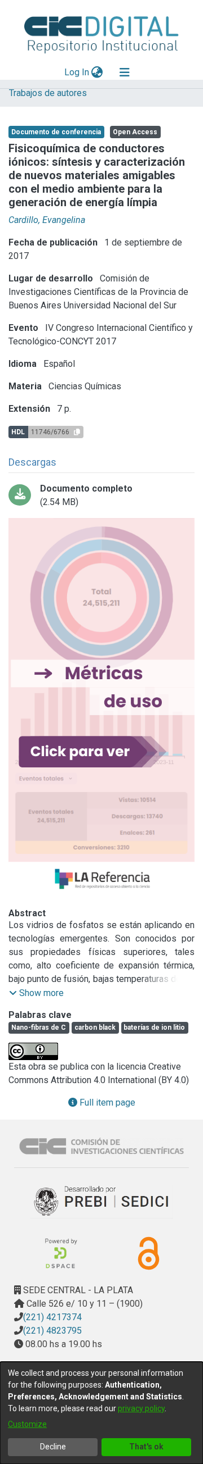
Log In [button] (77, 72)
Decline (53, 1446)
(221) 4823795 (52, 1330)
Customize (27, 1424)
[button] (36, 993)
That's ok (146, 1446)
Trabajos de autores (48, 93)
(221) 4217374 (52, 1317)
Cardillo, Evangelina (46, 220)
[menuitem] (97, 72)
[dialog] (101, 1413)
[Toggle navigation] (124, 72)
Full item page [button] (106, 1102)
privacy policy (141, 1408)
